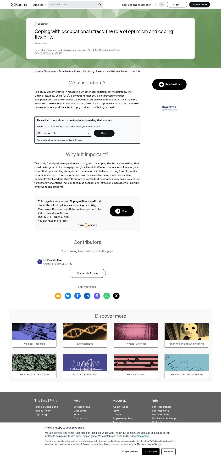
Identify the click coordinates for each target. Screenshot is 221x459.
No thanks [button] (168, 451)
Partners (118, 422)
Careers (117, 414)
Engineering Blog (123, 418)
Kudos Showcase (162, 422)
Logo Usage (41, 414)
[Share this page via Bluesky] (68, 295)
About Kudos (120, 406)
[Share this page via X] (116, 295)
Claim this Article (87, 273)
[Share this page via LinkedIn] (87, 295)
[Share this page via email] (58, 295)
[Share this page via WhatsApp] (107, 295)
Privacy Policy (42, 410)
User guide (80, 410)
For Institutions (161, 414)
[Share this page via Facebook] (77, 295)
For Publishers (160, 410)
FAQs (77, 414)
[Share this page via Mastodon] (97, 295)
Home (37, 71)
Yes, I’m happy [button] (150, 451)
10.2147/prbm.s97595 (51, 53)
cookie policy (141, 436)
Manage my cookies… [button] (130, 451)
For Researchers (161, 406)
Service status (82, 406)
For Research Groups (164, 418)
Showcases (50, 71)
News (116, 410)
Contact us (80, 418)
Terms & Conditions (46, 406)
